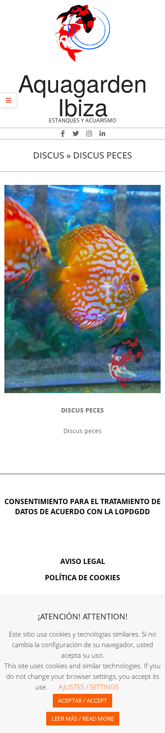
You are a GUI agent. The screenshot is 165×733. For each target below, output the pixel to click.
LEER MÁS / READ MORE (82, 718)
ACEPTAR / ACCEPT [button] (82, 700)
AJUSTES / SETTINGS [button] (89, 686)
